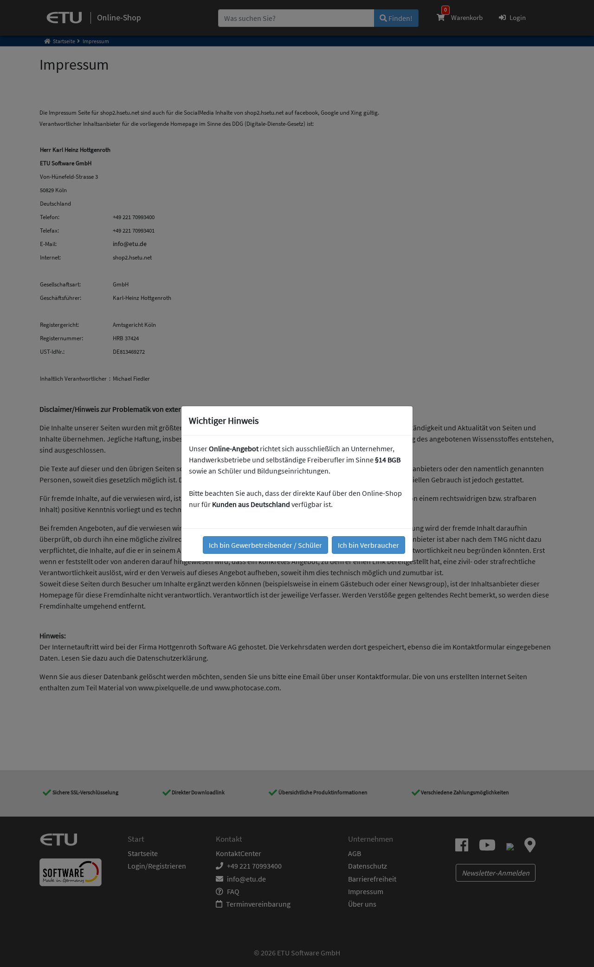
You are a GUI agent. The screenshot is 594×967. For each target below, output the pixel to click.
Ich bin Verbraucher (368, 545)
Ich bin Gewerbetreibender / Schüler (265, 545)
